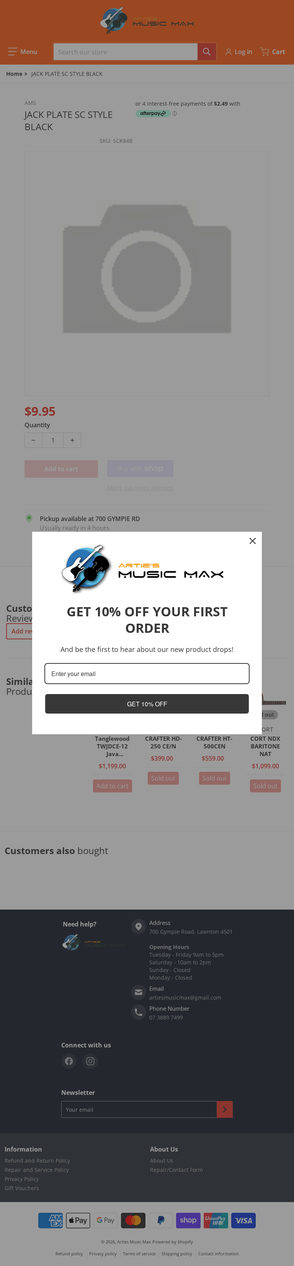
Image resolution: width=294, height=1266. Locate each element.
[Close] (252, 541)
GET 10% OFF (147, 703)
